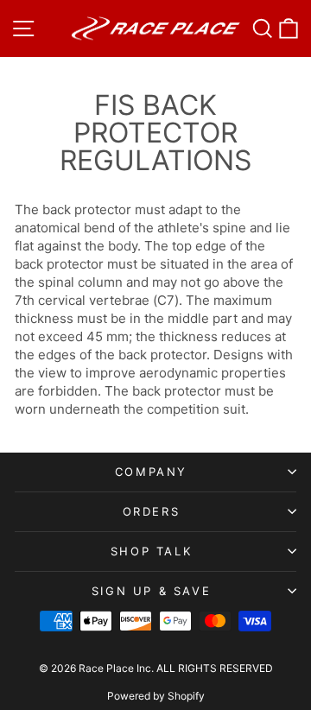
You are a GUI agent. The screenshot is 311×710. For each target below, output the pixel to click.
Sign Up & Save (151, 591)
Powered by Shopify (156, 695)
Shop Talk (151, 551)
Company (151, 472)
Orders (152, 511)
